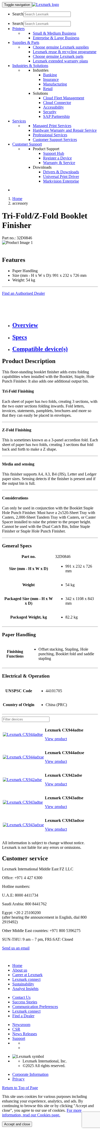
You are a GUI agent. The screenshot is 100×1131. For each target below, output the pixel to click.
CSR (16, 1029)
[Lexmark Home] (45, 4)
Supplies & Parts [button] (25, 42)
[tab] (55, 325)
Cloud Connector (57, 102)
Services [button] (19, 121)
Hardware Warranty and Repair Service (65, 130)
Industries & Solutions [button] (30, 65)
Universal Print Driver (61, 176)
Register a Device (57, 158)
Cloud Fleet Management (63, 98)
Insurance (51, 79)
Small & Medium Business (54, 33)
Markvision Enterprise (61, 181)
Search (17, 14)
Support (18, 1038)
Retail (48, 89)
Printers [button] (18, 28)
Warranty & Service (59, 162)
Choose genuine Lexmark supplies (61, 47)
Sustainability (23, 984)
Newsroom (21, 1024)
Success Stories (24, 1002)
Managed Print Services (52, 125)
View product (56, 739)
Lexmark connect (26, 979)
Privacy (18, 1079)
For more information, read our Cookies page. (42, 1112)
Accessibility (53, 107)
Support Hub (53, 153)
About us (19, 970)
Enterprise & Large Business (56, 38)
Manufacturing (55, 84)
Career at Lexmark (27, 975)
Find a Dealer (23, 1016)
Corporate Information (30, 1074)
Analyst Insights (25, 988)
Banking (50, 75)
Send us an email (15, 948)
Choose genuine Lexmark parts (58, 56)
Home (17, 198)
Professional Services (50, 135)
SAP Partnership (56, 116)
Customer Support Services (55, 139)
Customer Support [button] (27, 144)
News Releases (24, 1034)
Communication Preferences (35, 1006)
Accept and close (17, 1124)
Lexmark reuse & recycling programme (64, 52)
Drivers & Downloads (61, 172)
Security (49, 112)
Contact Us (21, 997)
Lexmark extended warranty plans (60, 61)
